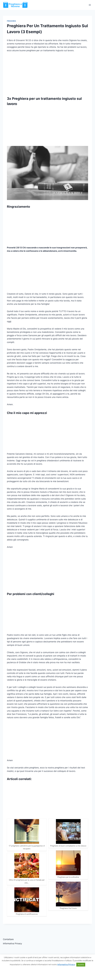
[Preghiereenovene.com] (15, 5)
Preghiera (11, 21)
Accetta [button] (81, 965)
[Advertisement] (47, 73)
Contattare (8, 939)
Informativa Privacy (12, 943)
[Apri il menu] (89, 5)
